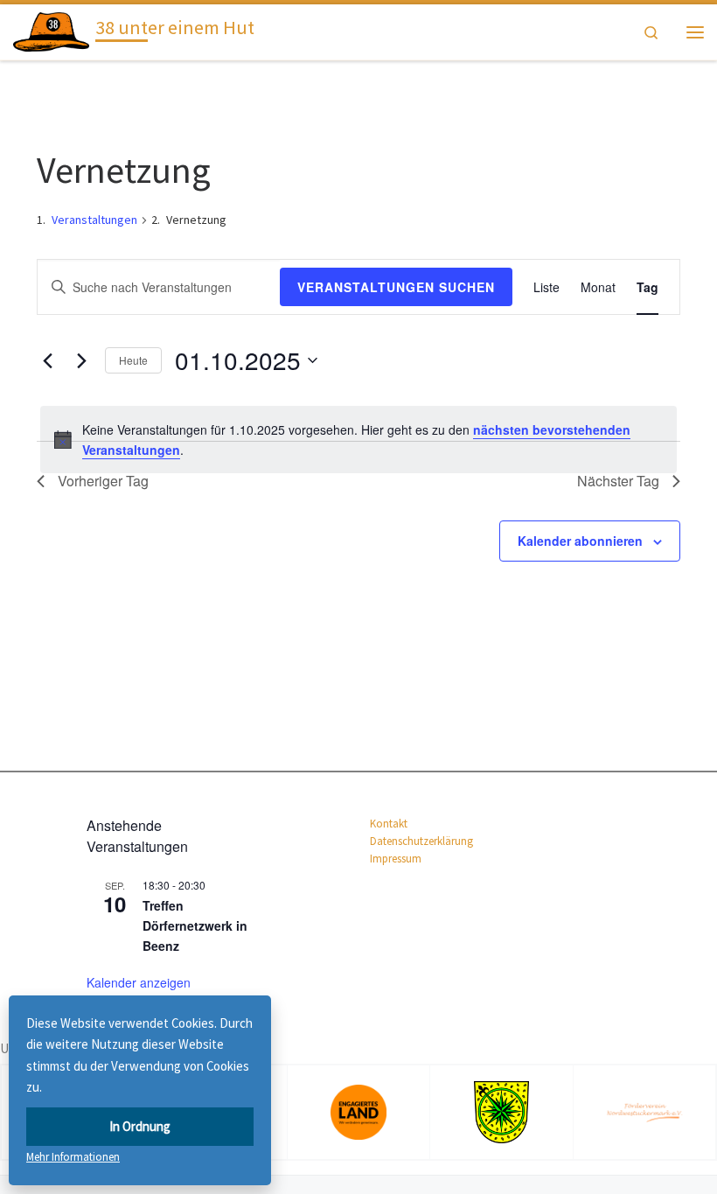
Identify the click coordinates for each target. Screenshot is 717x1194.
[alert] (358, 439)
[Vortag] (47, 360)
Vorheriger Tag (103, 481)
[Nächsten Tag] (81, 360)
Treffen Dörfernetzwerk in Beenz (195, 925)
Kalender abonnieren (580, 540)
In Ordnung (140, 1126)
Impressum (395, 858)
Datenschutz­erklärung (421, 841)
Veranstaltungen (94, 219)
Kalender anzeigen (139, 982)
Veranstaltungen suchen (396, 287)
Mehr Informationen (73, 1156)
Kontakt (388, 823)
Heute (133, 360)
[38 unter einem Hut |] (51, 29)
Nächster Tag (618, 481)
